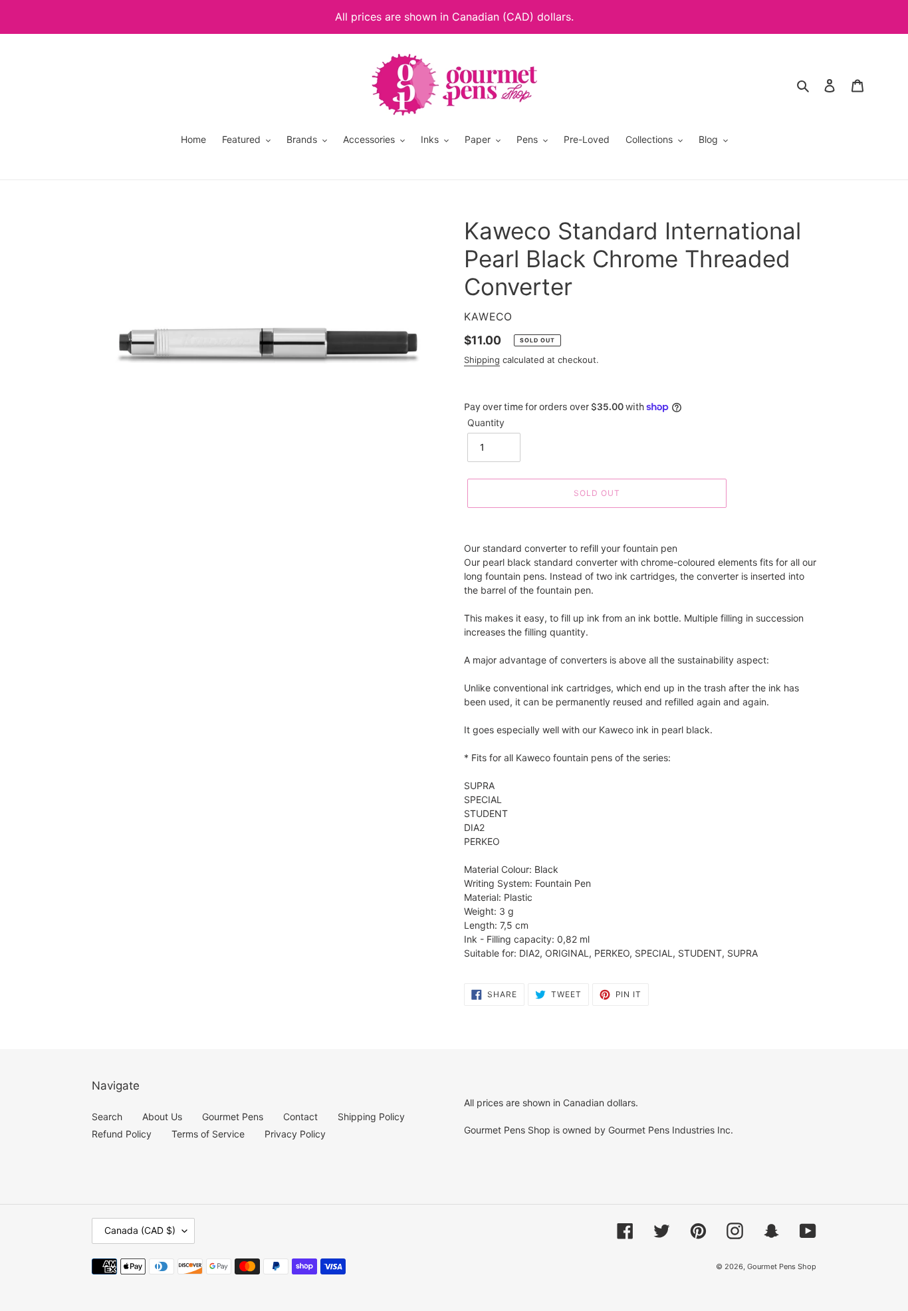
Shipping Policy (371, 1116)
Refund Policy (122, 1133)
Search (107, 1116)
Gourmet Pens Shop (781, 1266)
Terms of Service (208, 1133)
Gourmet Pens (232, 1116)
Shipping (482, 359)
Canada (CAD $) (139, 1230)
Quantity (486, 422)
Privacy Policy (295, 1133)
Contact (300, 1116)
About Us (162, 1116)
